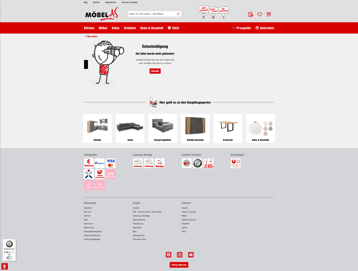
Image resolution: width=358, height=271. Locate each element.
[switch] (9, 258)
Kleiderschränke (195, 139)
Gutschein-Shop (139, 239)
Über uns (87, 211)
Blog (85, 2)
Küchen (97, 139)
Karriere (96, 2)
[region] (107, 64)
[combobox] (151, 14)
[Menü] (14, 240)
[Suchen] (178, 14)
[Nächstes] (86, 64)
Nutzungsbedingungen (93, 231)
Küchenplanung (139, 219)
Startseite (155, 71)
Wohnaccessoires (189, 219)
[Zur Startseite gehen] (101, 14)
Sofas (130, 139)
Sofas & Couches (189, 211)
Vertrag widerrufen (179, 264)
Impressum (88, 223)
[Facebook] (169, 255)
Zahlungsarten (138, 235)
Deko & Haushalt (260, 139)
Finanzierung (138, 223)
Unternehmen (110, 2)
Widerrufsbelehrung (92, 235)
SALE (184, 231)
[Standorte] (251, 14)
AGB (85, 219)
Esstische (228, 139)
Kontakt (136, 208)
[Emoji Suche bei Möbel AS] (107, 64)
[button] (105, 153)
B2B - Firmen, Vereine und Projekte (147, 211)
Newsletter (137, 227)
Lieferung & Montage (141, 215)
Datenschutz (89, 227)
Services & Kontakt (129, 2)
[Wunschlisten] (259, 14)
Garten (184, 227)
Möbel (184, 215)
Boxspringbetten (162, 139)
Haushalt (185, 223)
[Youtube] (191, 255)
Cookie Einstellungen (92, 239)
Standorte (88, 208)
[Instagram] (180, 255)
